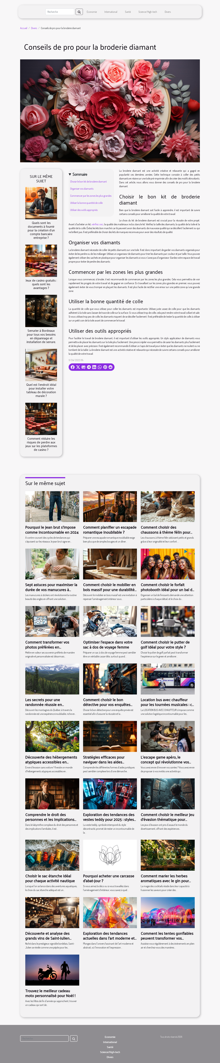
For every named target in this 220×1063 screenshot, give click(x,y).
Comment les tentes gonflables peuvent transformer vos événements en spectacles (167, 938)
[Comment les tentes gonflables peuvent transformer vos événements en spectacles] (168, 912)
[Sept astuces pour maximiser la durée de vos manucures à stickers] (52, 563)
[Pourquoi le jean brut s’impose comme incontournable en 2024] (52, 506)
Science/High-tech (148, 11)
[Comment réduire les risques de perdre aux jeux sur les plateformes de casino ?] (41, 418)
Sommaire (80, 174)
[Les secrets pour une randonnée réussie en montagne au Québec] (52, 678)
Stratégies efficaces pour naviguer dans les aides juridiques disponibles (103, 761)
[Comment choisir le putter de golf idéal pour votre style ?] (168, 621)
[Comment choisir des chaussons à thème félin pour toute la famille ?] (168, 506)
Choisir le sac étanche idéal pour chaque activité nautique (50, 878)
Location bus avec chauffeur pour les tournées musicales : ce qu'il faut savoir (167, 704)
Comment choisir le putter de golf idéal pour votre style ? (165, 644)
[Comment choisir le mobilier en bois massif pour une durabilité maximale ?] (110, 563)
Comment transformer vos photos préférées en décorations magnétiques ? (47, 646)
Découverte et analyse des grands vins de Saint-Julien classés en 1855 (47, 938)
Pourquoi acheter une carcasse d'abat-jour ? (108, 878)
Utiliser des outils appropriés (84, 210)
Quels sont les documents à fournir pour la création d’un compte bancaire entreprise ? (41, 230)
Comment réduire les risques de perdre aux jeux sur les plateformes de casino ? (41, 444)
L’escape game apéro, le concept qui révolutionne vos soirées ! (165, 761)
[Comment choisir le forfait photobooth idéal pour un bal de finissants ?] (168, 563)
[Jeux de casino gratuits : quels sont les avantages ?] (41, 260)
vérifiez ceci (97, 224)
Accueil (23, 28)
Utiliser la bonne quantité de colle (86, 202)
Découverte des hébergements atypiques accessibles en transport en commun (51, 761)
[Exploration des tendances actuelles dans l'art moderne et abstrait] (110, 912)
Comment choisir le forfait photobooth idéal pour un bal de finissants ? (167, 589)
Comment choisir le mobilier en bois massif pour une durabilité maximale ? (109, 589)
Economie (92, 11)
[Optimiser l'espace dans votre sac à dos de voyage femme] (110, 621)
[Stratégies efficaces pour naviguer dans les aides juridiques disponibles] (110, 736)
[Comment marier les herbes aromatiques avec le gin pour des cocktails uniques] (168, 854)
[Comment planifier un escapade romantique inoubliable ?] (110, 506)
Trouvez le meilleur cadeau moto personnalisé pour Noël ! (50, 993)
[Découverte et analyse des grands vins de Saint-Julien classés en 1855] (52, 912)
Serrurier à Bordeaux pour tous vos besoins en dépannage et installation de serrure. (41, 336)
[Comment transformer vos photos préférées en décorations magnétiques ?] (52, 621)
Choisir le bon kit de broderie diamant (88, 181)
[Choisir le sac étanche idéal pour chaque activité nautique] (52, 854)
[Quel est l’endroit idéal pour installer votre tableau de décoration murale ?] (41, 364)
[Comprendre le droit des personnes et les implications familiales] (52, 793)
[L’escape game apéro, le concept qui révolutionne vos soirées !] (168, 736)
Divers (168, 11)
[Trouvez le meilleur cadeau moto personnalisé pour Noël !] (52, 969)
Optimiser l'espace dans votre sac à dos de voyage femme (108, 644)
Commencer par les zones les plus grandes (90, 195)
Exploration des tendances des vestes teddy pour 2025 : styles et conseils (108, 819)
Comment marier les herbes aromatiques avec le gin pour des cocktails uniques (165, 880)
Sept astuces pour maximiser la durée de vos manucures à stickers (51, 589)
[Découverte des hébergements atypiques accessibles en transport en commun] (52, 736)
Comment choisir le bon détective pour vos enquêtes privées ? (106, 704)
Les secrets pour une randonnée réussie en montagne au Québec (43, 704)
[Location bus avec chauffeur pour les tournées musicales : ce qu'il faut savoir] (168, 678)
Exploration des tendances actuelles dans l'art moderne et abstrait (109, 938)
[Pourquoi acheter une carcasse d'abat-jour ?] (110, 854)
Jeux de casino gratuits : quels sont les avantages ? (41, 284)
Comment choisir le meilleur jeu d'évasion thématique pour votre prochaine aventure (167, 819)
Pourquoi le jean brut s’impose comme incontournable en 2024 (52, 529)
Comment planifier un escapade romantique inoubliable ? (110, 529)
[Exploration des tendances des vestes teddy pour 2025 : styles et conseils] (110, 793)
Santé (128, 11)
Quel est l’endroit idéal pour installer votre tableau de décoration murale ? (41, 390)
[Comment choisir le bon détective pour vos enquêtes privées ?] (110, 678)
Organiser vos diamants (81, 188)
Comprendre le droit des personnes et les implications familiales (49, 819)
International (111, 11)
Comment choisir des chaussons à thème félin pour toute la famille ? (165, 531)
